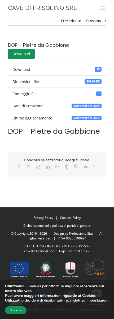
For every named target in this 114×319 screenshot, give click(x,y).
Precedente (71, 20)
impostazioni (97, 300)
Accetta (15, 310)
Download (21, 53)
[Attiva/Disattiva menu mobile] (103, 8)
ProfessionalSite (81, 233)
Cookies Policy (70, 217)
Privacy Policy (43, 217)
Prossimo (94, 20)
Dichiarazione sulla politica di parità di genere (57, 225)
